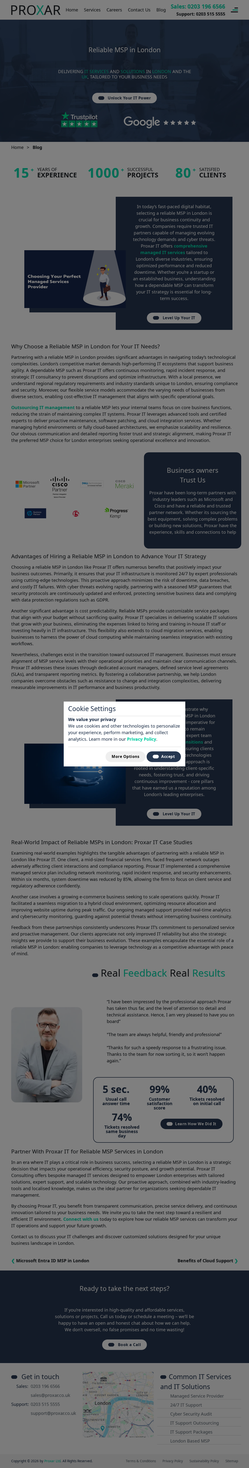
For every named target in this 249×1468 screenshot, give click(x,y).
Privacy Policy (141, 739)
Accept (168, 756)
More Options (125, 756)
